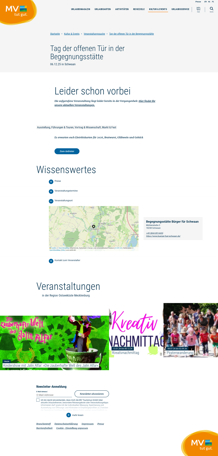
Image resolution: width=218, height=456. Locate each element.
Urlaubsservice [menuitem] (180, 9)
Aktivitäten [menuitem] (122, 9)
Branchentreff (43, 423)
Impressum (88, 423)
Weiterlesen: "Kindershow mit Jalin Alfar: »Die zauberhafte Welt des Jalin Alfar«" (54, 343)
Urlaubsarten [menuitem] (103, 9)
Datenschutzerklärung (66, 423)
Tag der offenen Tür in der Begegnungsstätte (131, 33)
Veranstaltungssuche (94, 33)
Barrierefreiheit (44, 428)
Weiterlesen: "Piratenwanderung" (191, 330)
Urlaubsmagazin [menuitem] (80, 9)
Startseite (55, 33)
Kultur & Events (71, 33)
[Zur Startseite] (20, 14)
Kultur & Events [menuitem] (158, 9)
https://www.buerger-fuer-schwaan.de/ (163, 236)
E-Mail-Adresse (42, 392)
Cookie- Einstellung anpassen (72, 428)
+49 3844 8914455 (154, 233)
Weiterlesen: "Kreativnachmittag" (136, 330)
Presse (198, 2)
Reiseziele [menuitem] (139, 9)
